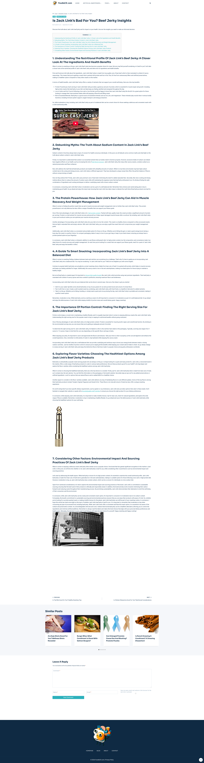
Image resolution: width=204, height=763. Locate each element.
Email (89, 692)
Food (54, 16)
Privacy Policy (109, 760)
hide (90, 35)
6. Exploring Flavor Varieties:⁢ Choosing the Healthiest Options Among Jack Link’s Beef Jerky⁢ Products (82, 48)
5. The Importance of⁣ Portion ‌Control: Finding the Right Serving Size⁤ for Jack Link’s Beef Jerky (80, 46)
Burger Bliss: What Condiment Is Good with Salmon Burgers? (87, 638)
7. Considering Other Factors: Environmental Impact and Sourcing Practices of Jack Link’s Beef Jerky (81, 50)
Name (55, 692)
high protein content (94, 213)
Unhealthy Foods (61, 16)
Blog (98, 750)
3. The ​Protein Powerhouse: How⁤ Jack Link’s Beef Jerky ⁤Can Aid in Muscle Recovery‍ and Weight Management (84, 42)
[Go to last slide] (48, 632)
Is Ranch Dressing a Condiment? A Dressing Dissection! (145, 638)
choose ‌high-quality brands (93, 275)
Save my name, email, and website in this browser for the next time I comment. (136, 691)
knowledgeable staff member (91, 391)
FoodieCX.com (57, 25)
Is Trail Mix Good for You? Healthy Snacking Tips (67, 599)
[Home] (53, 13)
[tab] (98, 649)
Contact (125, 3)
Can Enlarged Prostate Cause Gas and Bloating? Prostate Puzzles (116, 638)
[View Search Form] (150, 3)
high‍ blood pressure (98, 162)
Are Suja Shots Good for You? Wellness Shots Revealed (58, 638)
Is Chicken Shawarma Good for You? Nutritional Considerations (132, 599)
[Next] (156, 632)
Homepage (89, 750)
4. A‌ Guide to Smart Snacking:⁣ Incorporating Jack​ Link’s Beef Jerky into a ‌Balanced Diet (78, 44)
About (116, 3)
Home (77, 3)
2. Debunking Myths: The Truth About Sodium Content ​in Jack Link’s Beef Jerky (75, 40)
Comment (56, 671)
